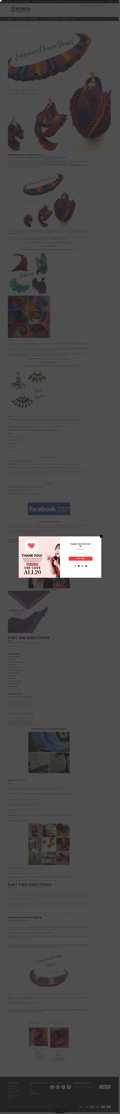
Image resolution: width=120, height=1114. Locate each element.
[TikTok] (86, 566)
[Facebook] (75, 566)
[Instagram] (79, 566)
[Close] (101, 536)
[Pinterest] (82, 566)
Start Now (80, 559)
